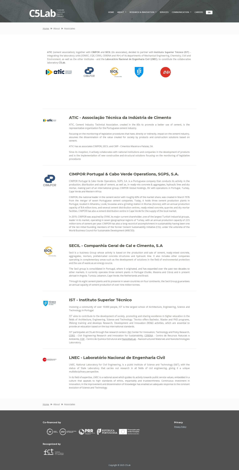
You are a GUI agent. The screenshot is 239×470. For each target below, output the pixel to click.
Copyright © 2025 (117, 465)
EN (209, 12)
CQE (82, 339)
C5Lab (128, 465)
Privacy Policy (180, 426)
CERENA (149, 335)
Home (46, 28)
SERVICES (164, 12)
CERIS (72, 335)
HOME (111, 12)
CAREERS (199, 12)
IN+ (129, 332)
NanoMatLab (129, 339)
